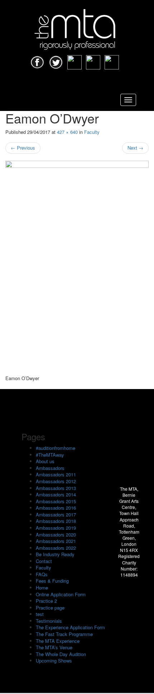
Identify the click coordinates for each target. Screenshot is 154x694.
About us (45, 461)
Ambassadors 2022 (56, 547)
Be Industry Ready (55, 554)
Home (42, 587)
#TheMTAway (50, 454)
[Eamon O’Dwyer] (77, 268)
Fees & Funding (52, 580)
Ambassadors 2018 (56, 521)
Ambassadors (50, 468)
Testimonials (49, 620)
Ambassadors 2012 (56, 481)
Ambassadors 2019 (56, 527)
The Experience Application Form (70, 627)
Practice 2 (46, 600)
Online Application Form (61, 594)
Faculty (92, 131)
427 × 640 (67, 131)
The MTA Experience (58, 640)
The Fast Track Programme (64, 634)
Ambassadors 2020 (56, 534)
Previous (23, 147)
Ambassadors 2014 (56, 494)
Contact (44, 561)
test (40, 614)
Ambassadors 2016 (56, 507)
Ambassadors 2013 (56, 488)
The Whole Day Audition (61, 654)
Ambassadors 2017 (56, 514)
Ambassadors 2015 (56, 501)
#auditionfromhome (55, 448)
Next (135, 147)
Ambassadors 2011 (56, 474)
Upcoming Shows (54, 660)
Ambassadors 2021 (56, 541)
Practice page (50, 607)
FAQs (42, 574)
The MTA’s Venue (54, 647)
